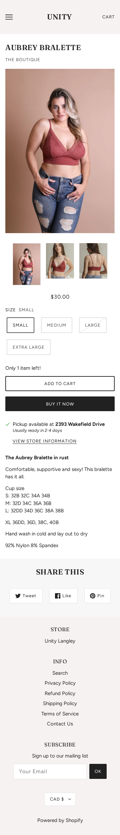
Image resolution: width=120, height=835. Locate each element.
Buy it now (60, 403)
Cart (108, 16)
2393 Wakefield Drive (80, 424)
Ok (98, 771)
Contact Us (60, 724)
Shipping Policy (60, 703)
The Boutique (22, 59)
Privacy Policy (60, 683)
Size (10, 309)
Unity (59, 16)
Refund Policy (60, 693)
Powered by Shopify (60, 820)
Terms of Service (60, 714)
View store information (45, 441)
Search (60, 673)
